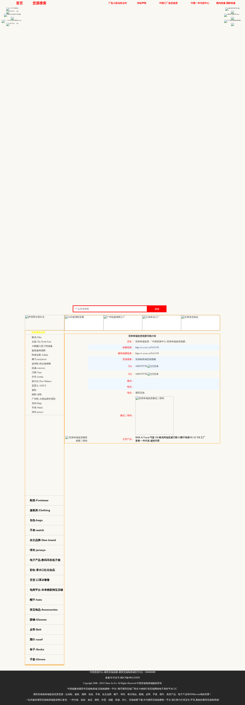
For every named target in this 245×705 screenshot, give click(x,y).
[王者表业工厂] (161, 329)
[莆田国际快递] (12, 13)
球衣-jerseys (37, 412)
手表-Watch (37, 407)
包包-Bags (37, 403)
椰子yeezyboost (39, 359)
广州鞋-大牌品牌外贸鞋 (44, 399)
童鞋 (34, 390)
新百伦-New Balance (41, 381)
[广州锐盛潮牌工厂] (122, 329)
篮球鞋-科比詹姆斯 (41, 363)
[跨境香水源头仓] (44, 329)
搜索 (157, 309)
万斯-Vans (37, 372)
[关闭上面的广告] (12, 10)
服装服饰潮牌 (39, 350)
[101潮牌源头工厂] (232, 13)
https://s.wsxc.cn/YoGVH (147, 347)
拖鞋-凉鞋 (37, 394)
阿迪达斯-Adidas (40, 355)
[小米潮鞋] (12, 7)
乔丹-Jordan (37, 377)
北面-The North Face (41, 341)
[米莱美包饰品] (200, 329)
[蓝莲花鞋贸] (232, 7)
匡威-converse (38, 368)
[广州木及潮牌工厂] (12, 20)
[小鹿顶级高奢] (232, 20)
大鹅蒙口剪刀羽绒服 (42, 346)
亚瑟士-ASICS (39, 385)
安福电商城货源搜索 (145, 359)
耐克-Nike (37, 337)
